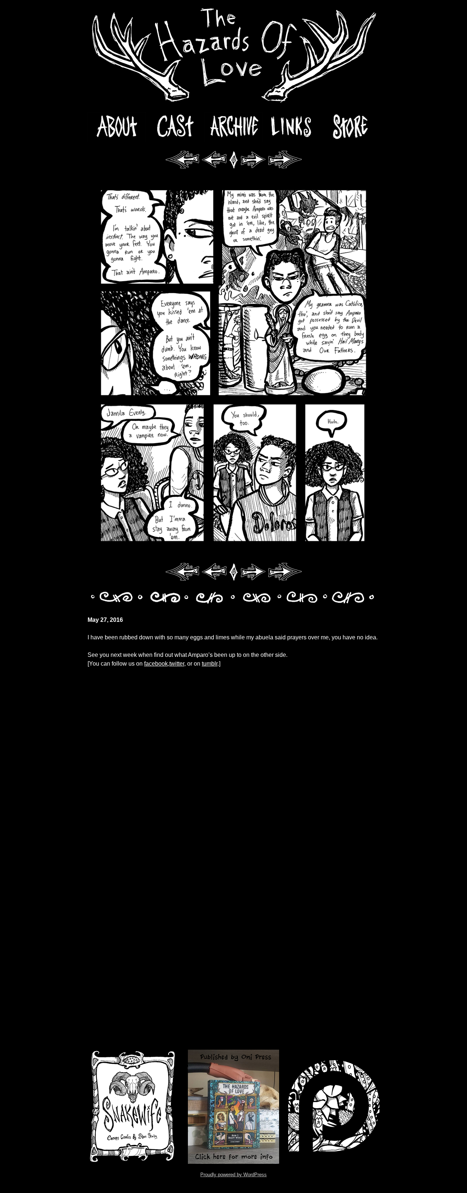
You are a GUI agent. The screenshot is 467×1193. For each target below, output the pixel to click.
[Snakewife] (133, 1107)
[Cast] (175, 127)
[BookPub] (233, 1107)
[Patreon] (333, 1107)
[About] (117, 127)
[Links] (292, 127)
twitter (176, 664)
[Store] (350, 127)
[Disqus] (233, 759)
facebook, (156, 664)
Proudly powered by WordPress (233, 1174)
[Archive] (233, 127)
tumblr (209, 664)
